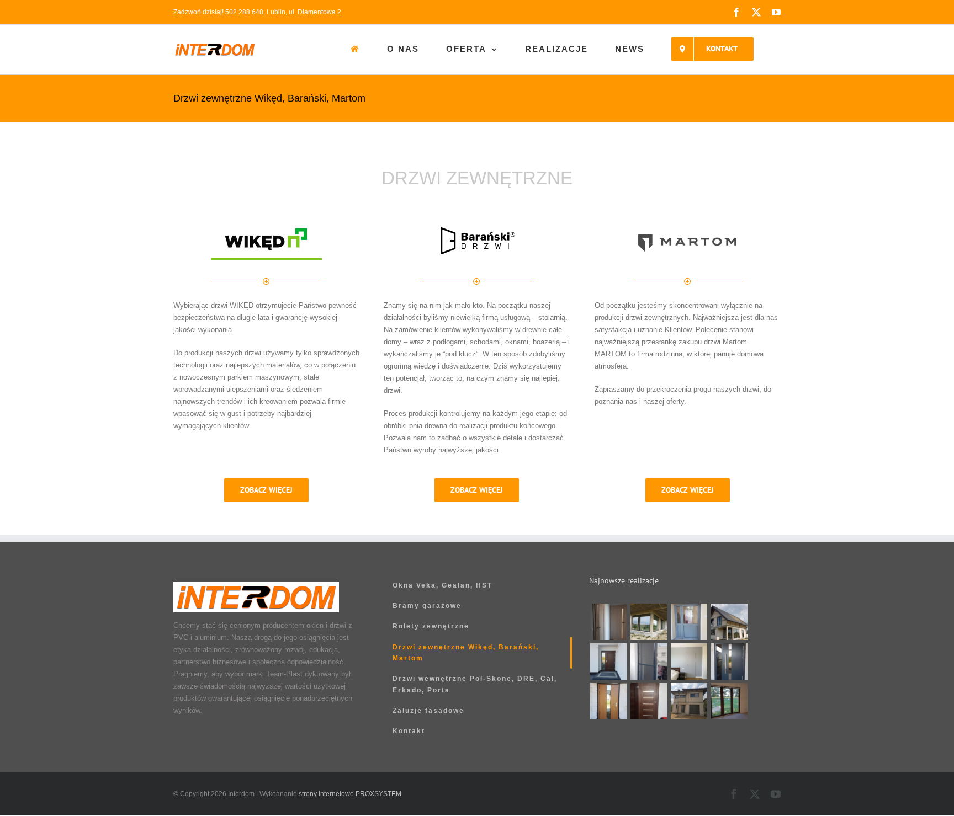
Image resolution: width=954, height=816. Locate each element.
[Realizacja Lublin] (608, 661)
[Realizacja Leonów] (729, 622)
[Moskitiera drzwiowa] (648, 661)
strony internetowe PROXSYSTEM (350, 794)
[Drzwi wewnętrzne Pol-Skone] (648, 701)
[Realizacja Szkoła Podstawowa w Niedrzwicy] (689, 622)
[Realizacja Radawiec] (689, 661)
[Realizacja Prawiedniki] (648, 622)
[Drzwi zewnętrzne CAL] (608, 701)
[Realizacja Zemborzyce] (729, 661)
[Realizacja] (608, 622)
